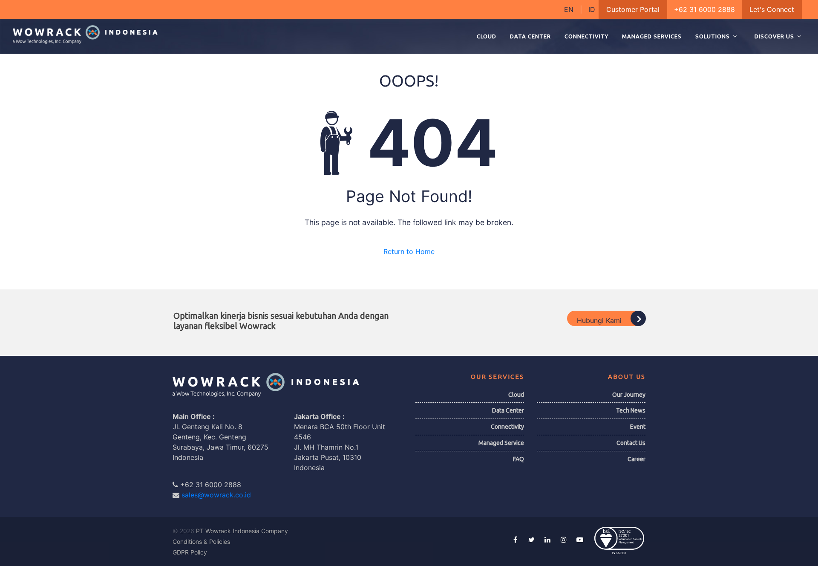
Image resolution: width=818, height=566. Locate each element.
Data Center (508, 410)
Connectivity (507, 426)
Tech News (630, 410)
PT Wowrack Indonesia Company (242, 530)
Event (637, 426)
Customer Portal (633, 9)
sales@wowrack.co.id (216, 495)
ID (591, 9)
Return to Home (409, 251)
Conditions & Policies (201, 541)
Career (636, 459)
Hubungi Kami (600, 320)
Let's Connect (771, 9)
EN (570, 9)
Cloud (516, 394)
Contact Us (630, 442)
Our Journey (628, 394)
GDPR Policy (190, 552)
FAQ (518, 459)
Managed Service (501, 442)
